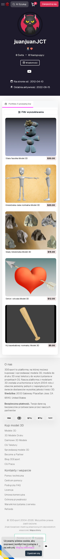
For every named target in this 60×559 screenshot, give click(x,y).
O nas (8, 364)
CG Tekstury (11, 445)
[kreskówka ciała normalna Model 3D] (30, 184)
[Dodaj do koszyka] (46, 151)
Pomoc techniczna (14, 475)
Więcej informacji (25, 547)
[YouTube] (30, 71)
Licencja (9, 489)
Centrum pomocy (13, 480)
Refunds (9, 509)
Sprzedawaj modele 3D (17, 449)
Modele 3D (10, 430)
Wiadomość (31, 62)
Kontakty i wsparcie (18, 470)
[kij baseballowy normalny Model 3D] (30, 324)
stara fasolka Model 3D (17, 158)
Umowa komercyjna (15, 494)
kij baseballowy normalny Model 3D (22, 345)
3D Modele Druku (14, 435)
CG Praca (10, 464)
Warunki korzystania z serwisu (20, 504)
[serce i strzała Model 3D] (30, 277)
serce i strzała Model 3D (17, 298)
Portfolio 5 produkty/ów (19, 104)
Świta (20, 55)
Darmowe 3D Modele (16, 440)
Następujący (36, 55)
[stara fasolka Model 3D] (30, 137)
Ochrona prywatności (16, 499)
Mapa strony (35, 530)
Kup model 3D (14, 425)
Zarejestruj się (49, 4)
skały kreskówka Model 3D (18, 252)
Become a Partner (14, 454)
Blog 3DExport (12, 459)
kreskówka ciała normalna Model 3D (23, 205)
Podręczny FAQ (13, 485)
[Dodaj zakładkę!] (52, 151)
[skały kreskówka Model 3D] (30, 230)
